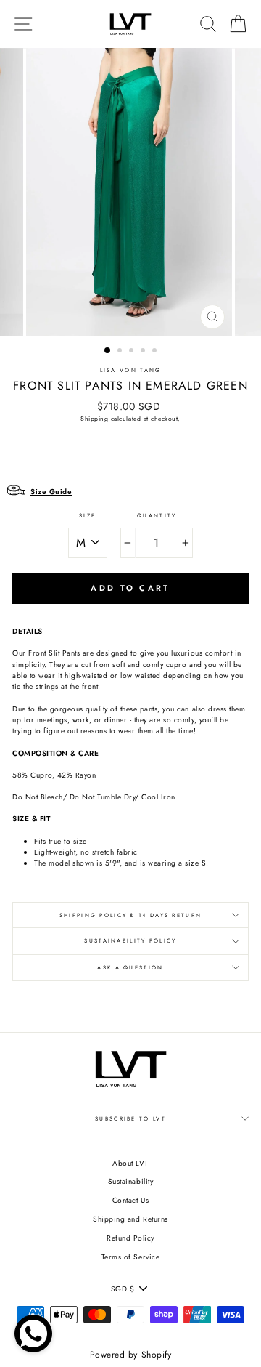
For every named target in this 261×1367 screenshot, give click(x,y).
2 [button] (121, 351)
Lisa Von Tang (131, 370)
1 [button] (108, 351)
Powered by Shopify (130, 1354)
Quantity (156, 516)
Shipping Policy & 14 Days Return (130, 915)
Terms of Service (131, 1256)
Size (87, 516)
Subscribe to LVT (130, 1119)
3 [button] (132, 351)
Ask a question (130, 968)
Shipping (94, 418)
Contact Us (130, 1200)
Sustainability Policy (130, 941)
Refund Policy (130, 1238)
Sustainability (130, 1181)
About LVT (130, 1163)
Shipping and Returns (130, 1219)
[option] (130, 192)
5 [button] (156, 351)
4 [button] (144, 351)
